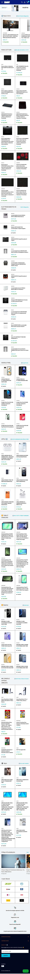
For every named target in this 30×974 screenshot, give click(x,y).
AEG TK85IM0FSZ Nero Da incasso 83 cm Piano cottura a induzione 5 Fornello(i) (22, 68)
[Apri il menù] (2, 2)
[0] (27, 2)
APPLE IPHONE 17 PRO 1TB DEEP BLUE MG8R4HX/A (7, 480)
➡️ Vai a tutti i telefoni (24, 763)
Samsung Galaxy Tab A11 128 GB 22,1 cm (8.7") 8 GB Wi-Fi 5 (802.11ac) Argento (22, 589)
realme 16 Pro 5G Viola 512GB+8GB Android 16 (6, 645)
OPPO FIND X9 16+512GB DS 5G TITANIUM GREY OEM (6, 781)
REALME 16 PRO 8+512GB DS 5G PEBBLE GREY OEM (22, 667)
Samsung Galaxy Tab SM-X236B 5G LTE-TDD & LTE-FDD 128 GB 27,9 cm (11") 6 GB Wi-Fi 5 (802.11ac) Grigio (7, 536)
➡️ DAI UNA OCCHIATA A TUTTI (21, 49)
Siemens (18, 162)
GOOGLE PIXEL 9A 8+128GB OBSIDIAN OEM (22, 380)
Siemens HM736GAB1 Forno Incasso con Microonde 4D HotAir (19, 300)
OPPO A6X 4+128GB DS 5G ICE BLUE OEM (22, 780)
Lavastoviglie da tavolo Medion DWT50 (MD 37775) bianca (18, 288)
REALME (2, 619)
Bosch (2, 89)
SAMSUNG (3, 532)
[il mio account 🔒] (24, 2)
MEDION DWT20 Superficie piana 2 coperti (19, 277)
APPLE (2, 453)
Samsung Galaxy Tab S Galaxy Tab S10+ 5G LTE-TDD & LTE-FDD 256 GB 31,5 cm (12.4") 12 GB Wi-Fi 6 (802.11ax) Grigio (22, 536)
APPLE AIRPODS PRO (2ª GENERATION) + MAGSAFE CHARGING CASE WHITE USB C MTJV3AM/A (7, 457)
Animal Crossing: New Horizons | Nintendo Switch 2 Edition (22, 724)
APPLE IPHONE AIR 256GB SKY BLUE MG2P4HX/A (22, 456)
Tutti (28, 852)
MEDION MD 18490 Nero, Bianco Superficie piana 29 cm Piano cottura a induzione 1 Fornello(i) (22, 116)
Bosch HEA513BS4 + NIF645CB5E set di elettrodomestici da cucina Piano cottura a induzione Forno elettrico (7, 141)
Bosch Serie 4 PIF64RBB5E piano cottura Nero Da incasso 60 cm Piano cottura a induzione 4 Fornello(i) (22, 141)
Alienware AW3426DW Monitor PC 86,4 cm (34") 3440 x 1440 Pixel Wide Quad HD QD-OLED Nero (10, 36)
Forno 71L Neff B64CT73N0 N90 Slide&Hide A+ (18, 337)
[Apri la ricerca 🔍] (22, 2)
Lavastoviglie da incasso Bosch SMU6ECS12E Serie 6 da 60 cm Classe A (19, 350)
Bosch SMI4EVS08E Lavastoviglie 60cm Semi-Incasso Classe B (19, 326)
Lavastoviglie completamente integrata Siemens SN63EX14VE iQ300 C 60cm (18, 264)
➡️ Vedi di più (26, 605)
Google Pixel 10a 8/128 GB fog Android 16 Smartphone (7, 426)
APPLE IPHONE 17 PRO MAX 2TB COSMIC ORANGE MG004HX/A (7, 503)
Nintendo (3, 720)
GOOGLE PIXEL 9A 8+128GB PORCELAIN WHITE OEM (6, 380)
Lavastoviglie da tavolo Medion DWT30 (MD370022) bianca (18, 216)
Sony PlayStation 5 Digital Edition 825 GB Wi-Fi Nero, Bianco (7, 700)
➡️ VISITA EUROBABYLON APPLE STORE (20, 439)
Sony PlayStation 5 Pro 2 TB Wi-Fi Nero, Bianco (21, 700)
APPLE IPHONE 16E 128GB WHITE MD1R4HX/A (22, 480)
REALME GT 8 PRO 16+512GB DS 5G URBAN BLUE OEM (21, 623)
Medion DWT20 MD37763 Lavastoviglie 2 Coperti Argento (18, 228)
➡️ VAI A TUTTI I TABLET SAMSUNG (20, 515)
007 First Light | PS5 (20, 749)
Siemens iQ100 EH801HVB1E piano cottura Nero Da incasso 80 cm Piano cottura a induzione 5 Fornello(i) (7, 193)
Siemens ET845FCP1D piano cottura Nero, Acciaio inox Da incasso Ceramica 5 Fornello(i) (21, 166)
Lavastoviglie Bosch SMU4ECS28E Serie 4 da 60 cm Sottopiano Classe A (19, 251)
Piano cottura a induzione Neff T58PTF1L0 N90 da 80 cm (7, 68)
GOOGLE (3, 377)
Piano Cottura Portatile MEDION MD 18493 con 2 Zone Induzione (22, 92)
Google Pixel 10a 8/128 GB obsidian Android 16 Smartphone (7, 404)
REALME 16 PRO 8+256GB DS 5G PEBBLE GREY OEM (22, 645)
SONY (2, 697)
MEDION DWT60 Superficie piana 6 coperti (19, 239)
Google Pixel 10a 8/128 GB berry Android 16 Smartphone (22, 427)
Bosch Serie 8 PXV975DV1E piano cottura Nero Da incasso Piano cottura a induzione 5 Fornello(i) (7, 167)
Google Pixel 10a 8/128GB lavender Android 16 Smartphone (22, 404)
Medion (17, 89)
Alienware (5, 33)
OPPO (2, 777)
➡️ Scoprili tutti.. (25, 362)
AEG (17, 64)
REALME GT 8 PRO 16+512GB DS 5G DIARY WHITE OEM (6, 623)
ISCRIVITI (5, 955)
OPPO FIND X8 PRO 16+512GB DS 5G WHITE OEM (21, 832)
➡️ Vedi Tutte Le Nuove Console (21, 678)
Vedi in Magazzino (24, 207)
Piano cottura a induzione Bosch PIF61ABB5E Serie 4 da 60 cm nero (7, 92)
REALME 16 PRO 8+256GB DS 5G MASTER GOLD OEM (7, 667)
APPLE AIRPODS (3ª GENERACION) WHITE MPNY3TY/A (21, 503)
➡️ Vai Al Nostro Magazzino (22, 16)
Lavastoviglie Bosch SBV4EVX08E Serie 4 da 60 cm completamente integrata (19, 313)
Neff (2, 64)
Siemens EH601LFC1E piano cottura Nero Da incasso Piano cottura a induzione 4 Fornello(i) (21, 192)
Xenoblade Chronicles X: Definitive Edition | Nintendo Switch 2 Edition (7, 751)
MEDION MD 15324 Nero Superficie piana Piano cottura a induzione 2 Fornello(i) (6, 116)
